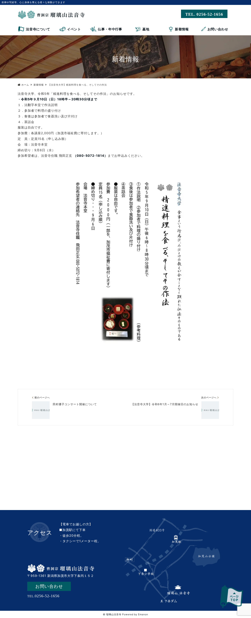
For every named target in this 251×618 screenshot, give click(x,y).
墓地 (145, 29)
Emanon (143, 614)
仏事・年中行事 (110, 29)
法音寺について (38, 29)
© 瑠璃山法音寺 (112, 614)
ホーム (25, 84)
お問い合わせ (217, 29)
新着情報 (182, 29)
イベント (74, 29)
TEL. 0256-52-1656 (204, 14)
